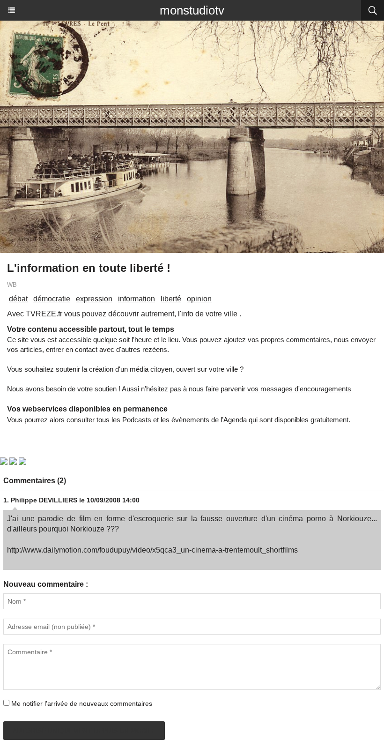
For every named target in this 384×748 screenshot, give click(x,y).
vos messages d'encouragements (299, 389)
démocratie (51, 299)
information (136, 299)
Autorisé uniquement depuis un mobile (84, 730)
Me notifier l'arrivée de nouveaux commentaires (81, 703)
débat (18, 299)
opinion (199, 299)
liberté (171, 299)
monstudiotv (192, 10)
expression (94, 299)
